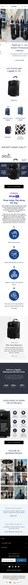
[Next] (26, 25)
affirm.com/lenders (16, 218)
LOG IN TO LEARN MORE (14, 186)
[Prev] (22, 25)
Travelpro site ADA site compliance (13, 570)
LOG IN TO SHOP (14, 60)
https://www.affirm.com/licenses (17, 222)
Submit (21, 560)
